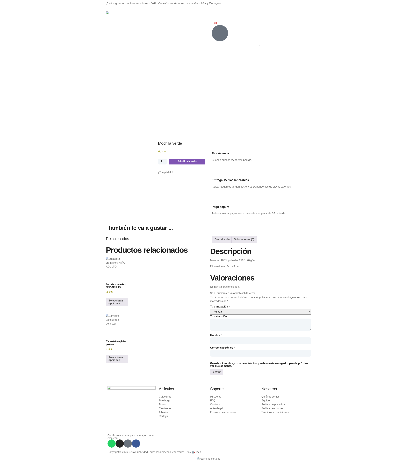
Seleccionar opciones (115, 302)
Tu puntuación (220, 306)
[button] (159, 175)
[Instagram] (120, 443)
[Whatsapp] (112, 443)
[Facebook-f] (136, 443)
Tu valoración (219, 316)
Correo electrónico (222, 347)
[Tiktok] (128, 443)
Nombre (216, 335)
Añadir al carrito (187, 161)
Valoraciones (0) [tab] (244, 239)
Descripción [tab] (222, 239)
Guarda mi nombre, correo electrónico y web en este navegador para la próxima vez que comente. (259, 364)
